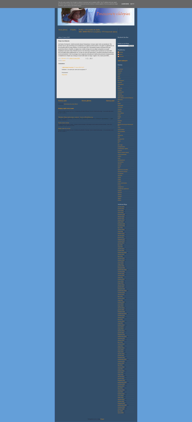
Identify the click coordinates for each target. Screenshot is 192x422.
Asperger (120, 71)
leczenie (120, 120)
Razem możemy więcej (123, 152)
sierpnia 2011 (121, 363)
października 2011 (122, 359)
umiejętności (121, 186)
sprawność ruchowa (122, 171)
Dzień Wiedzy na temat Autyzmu (125, 97)
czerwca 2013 (121, 321)
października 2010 (122, 382)
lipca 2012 (120, 342)
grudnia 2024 (121, 208)
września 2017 (121, 241)
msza (119, 127)
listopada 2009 (121, 403)
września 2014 (121, 292)
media (119, 122)
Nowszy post (62, 101)
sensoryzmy (120, 162)
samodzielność (121, 160)
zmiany (119, 200)
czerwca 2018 (121, 229)
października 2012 (122, 336)
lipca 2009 (120, 411)
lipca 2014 (120, 296)
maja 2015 (120, 277)
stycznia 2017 (121, 248)
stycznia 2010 (121, 399)
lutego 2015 (120, 283)
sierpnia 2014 (121, 294)
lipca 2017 (120, 244)
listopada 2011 (121, 357)
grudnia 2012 (121, 332)
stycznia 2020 (121, 216)
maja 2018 (120, 231)
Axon (119, 74)
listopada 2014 (121, 288)
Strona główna (62, 30)
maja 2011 (120, 368)
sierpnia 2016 (121, 254)
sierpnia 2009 (121, 409)
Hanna (120, 54)
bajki (119, 76)
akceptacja (120, 69)
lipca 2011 (120, 365)
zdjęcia (119, 198)
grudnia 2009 (121, 401)
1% (118, 67)
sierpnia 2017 (121, 243)
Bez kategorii (121, 80)
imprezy (120, 109)
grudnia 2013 (121, 309)
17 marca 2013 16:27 (79, 67)
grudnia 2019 (121, 218)
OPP (119, 137)
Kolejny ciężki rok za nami (66, 108)
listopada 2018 (121, 223)
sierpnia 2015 (121, 273)
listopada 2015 (121, 267)
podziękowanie (121, 146)
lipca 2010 (120, 388)
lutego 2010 (120, 397)
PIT (118, 142)
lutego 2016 (120, 264)
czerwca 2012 (121, 344)
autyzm (119, 73)
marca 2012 (120, 349)
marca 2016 (120, 262)
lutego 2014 (120, 306)
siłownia (120, 163)
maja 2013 (120, 323)
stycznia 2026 (121, 206)
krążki (119, 114)
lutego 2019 (120, 222)
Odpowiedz (64, 74)
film (118, 101)
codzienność (121, 92)
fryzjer (119, 103)
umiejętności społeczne (123, 188)
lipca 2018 (120, 227)
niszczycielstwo (121, 131)
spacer (119, 165)
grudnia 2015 (121, 265)
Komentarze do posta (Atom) (71, 104)
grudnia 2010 (121, 378)
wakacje (120, 190)
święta (119, 179)
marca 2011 (120, 372)
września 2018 (121, 225)
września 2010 (121, 384)
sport (119, 167)
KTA (119, 118)
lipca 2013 (120, 319)
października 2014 (122, 290)
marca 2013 (120, 327)
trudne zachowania (122, 183)
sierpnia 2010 (121, 386)
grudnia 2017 (121, 237)
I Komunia (120, 107)
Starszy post (110, 101)
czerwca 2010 (121, 390)
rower (119, 158)
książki (119, 116)
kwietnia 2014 (121, 302)
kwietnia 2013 (121, 325)
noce (119, 133)
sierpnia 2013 (121, 317)
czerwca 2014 (121, 298)
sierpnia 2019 (121, 220)
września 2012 (121, 338)
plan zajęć (120, 144)
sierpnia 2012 (121, 340)
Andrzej (121, 52)
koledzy (119, 111)
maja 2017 (120, 246)
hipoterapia (120, 105)
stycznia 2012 (121, 353)
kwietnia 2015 (121, 279)
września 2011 (121, 361)
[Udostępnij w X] (89, 58)
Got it (132, 4)
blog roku (120, 88)
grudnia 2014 (121, 286)
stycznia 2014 (121, 307)
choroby (120, 90)
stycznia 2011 (121, 376)
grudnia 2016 (121, 250)
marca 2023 (120, 212)
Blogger (102, 419)
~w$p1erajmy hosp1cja (68, 67)
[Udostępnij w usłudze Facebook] (90, 58)
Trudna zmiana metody (63, 122)
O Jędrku (73, 30)
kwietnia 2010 (121, 393)
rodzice (119, 156)
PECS (119, 141)
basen (63, 60)
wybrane (120, 192)
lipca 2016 (120, 256)
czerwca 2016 (121, 258)
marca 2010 (120, 395)
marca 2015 (120, 281)
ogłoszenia (120, 135)
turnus (119, 184)
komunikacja (121, 113)
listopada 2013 (121, 311)
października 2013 (122, 313)
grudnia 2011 (121, 355)
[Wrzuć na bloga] (87, 58)
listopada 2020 (121, 214)
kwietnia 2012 (121, 347)
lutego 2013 (120, 328)
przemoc (120, 150)
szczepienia (120, 173)
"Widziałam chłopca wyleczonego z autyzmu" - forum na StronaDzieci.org (75, 117)
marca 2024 (120, 210)
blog (119, 86)
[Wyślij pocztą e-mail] (86, 58)
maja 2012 (120, 346)
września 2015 (121, 271)
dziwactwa (120, 99)
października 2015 (122, 269)
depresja (120, 93)
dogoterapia (120, 95)
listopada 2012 (121, 334)
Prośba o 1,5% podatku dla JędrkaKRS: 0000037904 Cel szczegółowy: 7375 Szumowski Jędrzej (98, 31)
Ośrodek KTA (121, 139)
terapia (119, 181)
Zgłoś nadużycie (122, 60)
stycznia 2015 (121, 285)
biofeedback (121, 84)
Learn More (125, 4)
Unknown (121, 56)
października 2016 (122, 252)
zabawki (120, 196)
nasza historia (121, 129)
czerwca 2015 (121, 275)
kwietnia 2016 (121, 260)
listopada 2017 (121, 239)
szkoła (119, 177)
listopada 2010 (121, 380)
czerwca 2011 (121, 367)
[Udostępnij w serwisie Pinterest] (92, 58)
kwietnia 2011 (121, 370)
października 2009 (122, 405)
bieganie (120, 82)
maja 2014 (120, 300)
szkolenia (120, 175)
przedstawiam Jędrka (123, 148)
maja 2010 (120, 391)
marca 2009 (120, 412)
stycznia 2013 (121, 330)
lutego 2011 (120, 374)
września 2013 (121, 315)
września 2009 (121, 407)
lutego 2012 (120, 351)
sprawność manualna (123, 169)
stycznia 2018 (121, 235)
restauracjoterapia (122, 154)
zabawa (119, 194)
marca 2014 (120, 304)
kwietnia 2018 (121, 233)
